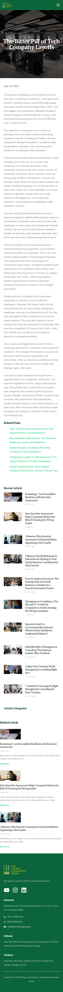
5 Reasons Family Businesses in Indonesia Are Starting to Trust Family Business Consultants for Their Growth (41, 560)
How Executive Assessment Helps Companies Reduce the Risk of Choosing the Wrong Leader (40, 518)
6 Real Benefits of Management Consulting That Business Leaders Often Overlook (41, 650)
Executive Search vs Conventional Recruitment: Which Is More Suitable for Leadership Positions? (39, 628)
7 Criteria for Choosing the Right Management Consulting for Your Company (41, 689)
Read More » (5, 764)
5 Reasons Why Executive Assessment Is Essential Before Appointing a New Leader (41, 539)
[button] (58, 5)
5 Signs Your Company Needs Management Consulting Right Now (41, 669)
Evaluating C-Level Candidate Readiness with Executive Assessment (40, 497)
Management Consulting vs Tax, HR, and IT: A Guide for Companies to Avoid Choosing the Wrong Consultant (41, 606)
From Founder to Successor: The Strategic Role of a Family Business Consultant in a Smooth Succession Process (41, 583)
